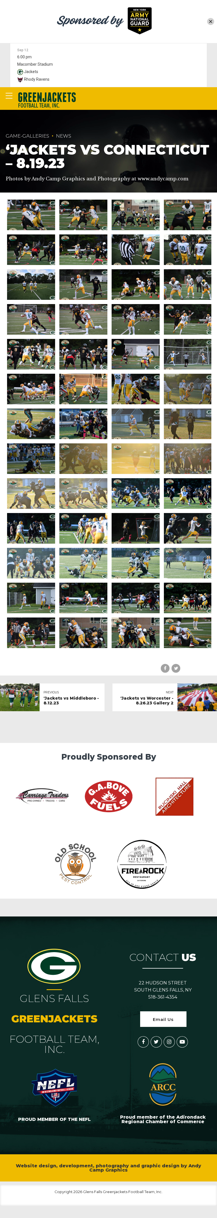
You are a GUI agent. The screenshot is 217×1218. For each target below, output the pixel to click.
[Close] (210, 21)
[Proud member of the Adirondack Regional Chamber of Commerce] (162, 1084)
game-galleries (27, 136)
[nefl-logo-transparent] (54, 1086)
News (63, 136)
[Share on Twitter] (176, 668)
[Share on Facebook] (165, 668)
